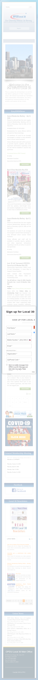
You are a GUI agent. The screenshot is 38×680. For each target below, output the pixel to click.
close (33, 372)
